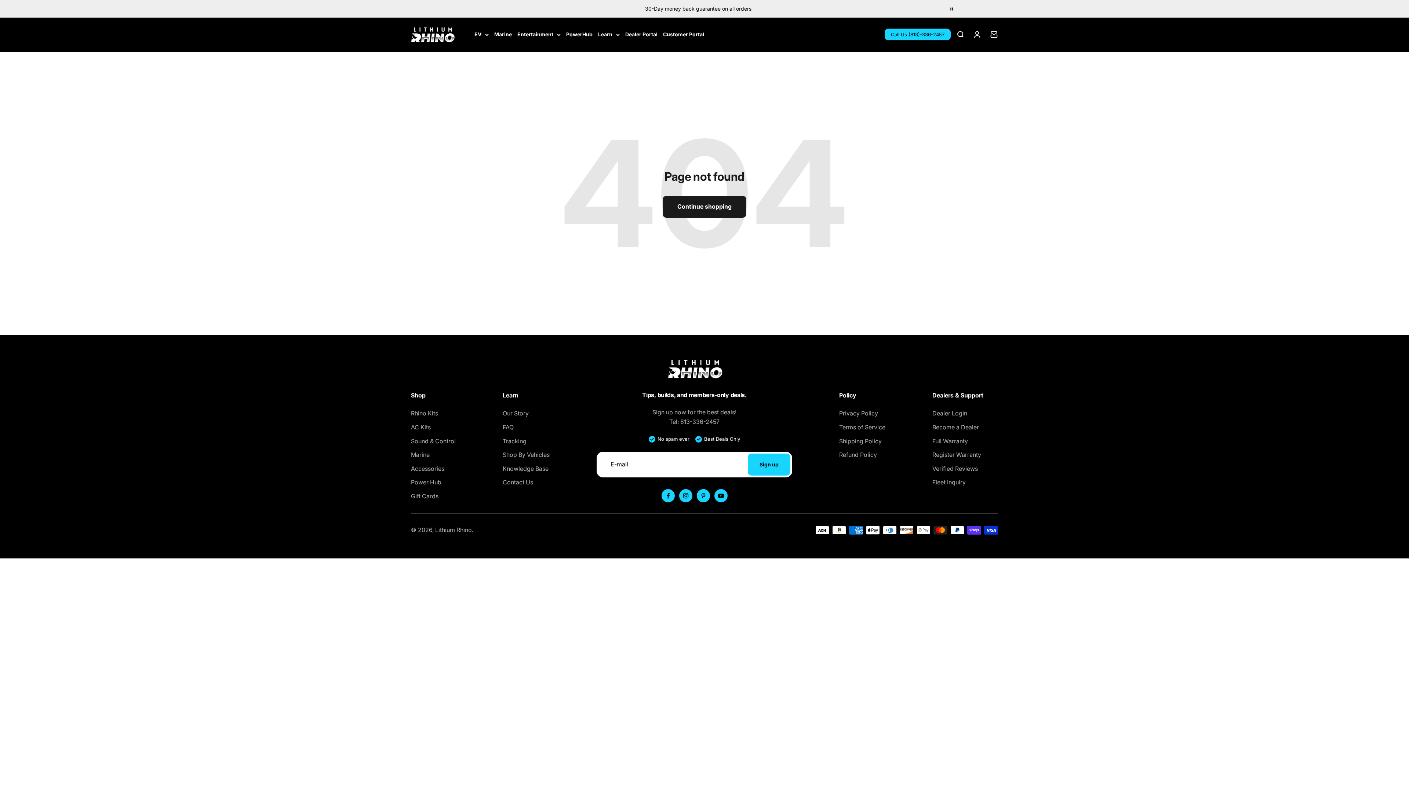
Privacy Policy (858, 413)
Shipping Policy (860, 441)
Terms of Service (862, 427)
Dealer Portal (641, 34)
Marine (503, 34)
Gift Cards (424, 496)
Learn (605, 34)
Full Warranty (950, 441)
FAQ (508, 427)
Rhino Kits (424, 413)
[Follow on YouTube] (721, 495)
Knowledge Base (526, 468)
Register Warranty (956, 454)
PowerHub (579, 34)
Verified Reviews (955, 468)
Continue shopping (704, 206)
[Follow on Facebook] (668, 495)
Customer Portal (683, 34)
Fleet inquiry (949, 482)
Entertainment (535, 34)
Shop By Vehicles (526, 454)
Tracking (515, 441)
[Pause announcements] (951, 9)
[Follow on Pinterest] (703, 495)
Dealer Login (949, 413)
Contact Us (518, 482)
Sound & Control (433, 441)
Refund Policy (858, 454)
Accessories (427, 468)
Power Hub (426, 482)
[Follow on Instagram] (685, 495)
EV (477, 34)
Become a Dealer (955, 427)
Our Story (516, 413)
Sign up (769, 464)
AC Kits (421, 427)
